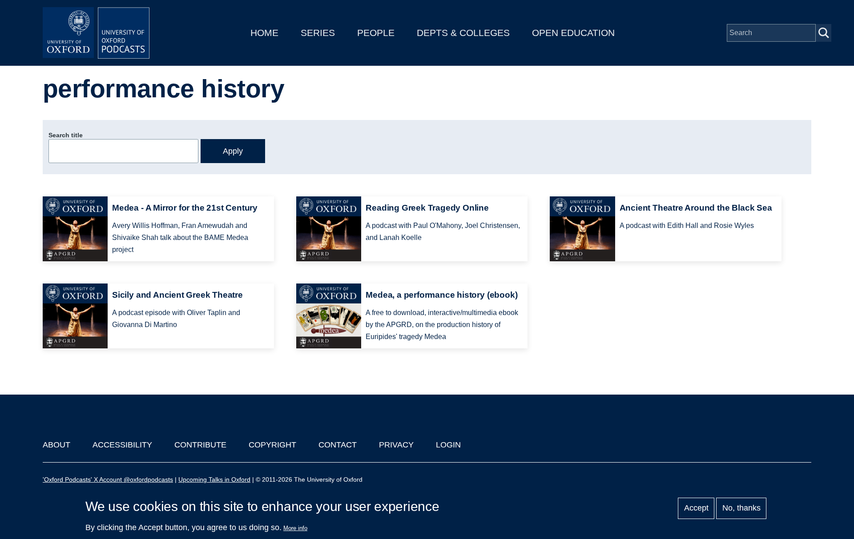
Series (318, 33)
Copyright (272, 444)
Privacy (396, 444)
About (56, 444)
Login (448, 444)
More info (295, 528)
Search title (65, 135)
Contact (337, 444)
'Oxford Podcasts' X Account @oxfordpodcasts (108, 479)
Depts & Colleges (463, 33)
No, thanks (741, 508)
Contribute (200, 444)
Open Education (573, 33)
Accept (696, 508)
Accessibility (122, 444)
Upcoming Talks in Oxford (214, 479)
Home (264, 33)
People (376, 33)
